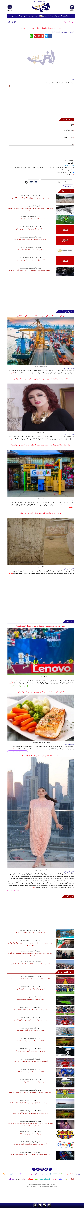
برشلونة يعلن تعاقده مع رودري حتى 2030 (30, 1133)
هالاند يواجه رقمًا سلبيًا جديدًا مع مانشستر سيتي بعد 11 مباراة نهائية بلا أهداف (30, 1092)
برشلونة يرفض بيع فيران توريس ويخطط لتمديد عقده (30, 1040)
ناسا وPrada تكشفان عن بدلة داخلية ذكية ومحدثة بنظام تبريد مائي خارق (30, 1154)
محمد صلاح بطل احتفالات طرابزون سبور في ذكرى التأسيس (30, 1020)
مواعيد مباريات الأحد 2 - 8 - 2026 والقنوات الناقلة (30, 1082)
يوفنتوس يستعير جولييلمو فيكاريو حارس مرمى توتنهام (30, 1051)
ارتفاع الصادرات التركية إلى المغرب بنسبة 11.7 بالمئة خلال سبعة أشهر (40, 316)
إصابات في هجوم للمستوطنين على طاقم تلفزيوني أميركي (30, 239)
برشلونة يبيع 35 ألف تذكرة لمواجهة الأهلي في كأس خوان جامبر (30, 1113)
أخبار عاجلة (65, 22)
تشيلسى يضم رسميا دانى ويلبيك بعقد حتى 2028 (30, 1071)
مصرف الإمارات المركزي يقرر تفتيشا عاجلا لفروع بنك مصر (30, 249)
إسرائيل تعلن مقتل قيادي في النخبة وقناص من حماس (30, 229)
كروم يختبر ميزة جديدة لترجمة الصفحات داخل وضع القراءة (30, 1144)
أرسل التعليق (68, 186)
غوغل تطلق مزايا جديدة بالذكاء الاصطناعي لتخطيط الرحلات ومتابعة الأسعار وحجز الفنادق (41, 445)
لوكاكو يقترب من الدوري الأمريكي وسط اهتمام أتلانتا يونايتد (30, 1009)
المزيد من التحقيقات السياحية (17, 686)
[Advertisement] (40, 102)
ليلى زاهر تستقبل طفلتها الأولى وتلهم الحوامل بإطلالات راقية (40, 755)
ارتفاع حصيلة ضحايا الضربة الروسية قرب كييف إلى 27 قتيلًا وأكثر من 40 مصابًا (30, 270)
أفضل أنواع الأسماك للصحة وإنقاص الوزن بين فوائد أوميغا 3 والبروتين (41, 692)
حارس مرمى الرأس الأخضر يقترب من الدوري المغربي (30, 989)
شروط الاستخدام (69, 165)
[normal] (12, 21)
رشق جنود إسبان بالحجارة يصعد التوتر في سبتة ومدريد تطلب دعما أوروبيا (30, 963)
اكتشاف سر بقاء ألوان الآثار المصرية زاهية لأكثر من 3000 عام (40, 513)
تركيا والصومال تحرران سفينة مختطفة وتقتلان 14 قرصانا (30, 260)
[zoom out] (15, 21)
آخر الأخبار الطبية (14, 890)
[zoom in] (9, 21)
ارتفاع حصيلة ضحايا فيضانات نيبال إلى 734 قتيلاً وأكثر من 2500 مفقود (30, 198)
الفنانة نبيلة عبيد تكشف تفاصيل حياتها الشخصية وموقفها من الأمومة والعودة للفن (41, 379)
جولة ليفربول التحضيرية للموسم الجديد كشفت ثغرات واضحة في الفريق (30, 978)
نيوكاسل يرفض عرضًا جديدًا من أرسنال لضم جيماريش (30, 1030)
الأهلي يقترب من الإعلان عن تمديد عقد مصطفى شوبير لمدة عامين (30, 218)
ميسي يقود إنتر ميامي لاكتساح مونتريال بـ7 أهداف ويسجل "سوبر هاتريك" (40, 626)
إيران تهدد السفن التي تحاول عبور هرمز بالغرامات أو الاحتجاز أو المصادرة (30, 1102)
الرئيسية (71, 22)
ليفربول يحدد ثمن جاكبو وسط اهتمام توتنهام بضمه (30, 999)
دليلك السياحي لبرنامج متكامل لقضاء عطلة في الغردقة (30, 932)
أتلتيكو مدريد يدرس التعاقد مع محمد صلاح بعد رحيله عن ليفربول (30, 1061)
